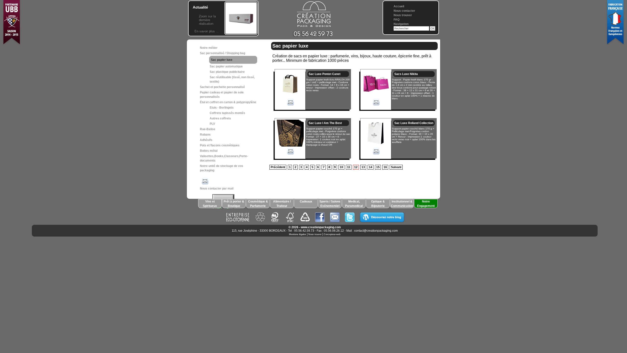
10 (341, 167)
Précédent (278, 167)
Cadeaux (306, 201)
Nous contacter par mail (216, 188)
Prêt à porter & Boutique (234, 204)
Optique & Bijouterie (378, 204)
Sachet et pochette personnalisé (222, 87)
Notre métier (208, 48)
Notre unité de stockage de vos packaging (221, 168)
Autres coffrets (220, 118)
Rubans (205, 134)
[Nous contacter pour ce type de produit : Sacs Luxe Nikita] (376, 106)
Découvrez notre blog (382, 217)
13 (363, 167)
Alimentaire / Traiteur (282, 204)
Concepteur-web (332, 234)
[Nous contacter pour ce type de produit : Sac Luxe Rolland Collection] (376, 155)
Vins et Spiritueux (210, 204)
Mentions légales (297, 234)
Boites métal (208, 150)
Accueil (399, 6)
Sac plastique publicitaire (227, 72)
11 (348, 167)
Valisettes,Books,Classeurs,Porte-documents (224, 158)
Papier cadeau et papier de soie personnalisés (222, 95)
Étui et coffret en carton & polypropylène (228, 102)
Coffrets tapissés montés (227, 113)
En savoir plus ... (206, 31)
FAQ (396, 19)
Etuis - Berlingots (222, 107)
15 (378, 167)
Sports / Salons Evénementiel (329, 204)
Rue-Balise (207, 129)
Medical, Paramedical (354, 204)
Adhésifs (206, 140)
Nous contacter (404, 11)
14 (370, 167)
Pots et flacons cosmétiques (220, 145)
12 (356, 167)
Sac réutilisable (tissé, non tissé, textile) (232, 79)
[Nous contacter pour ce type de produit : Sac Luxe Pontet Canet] (290, 106)
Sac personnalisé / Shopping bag (222, 53)
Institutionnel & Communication (402, 204)
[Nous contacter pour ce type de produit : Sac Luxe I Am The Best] (290, 155)
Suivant (396, 167)
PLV (212, 124)
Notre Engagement (426, 204)
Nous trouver (403, 15)
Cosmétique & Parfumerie (258, 204)
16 (385, 167)
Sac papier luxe (221, 60)
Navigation (401, 24)
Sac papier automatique (226, 66)
